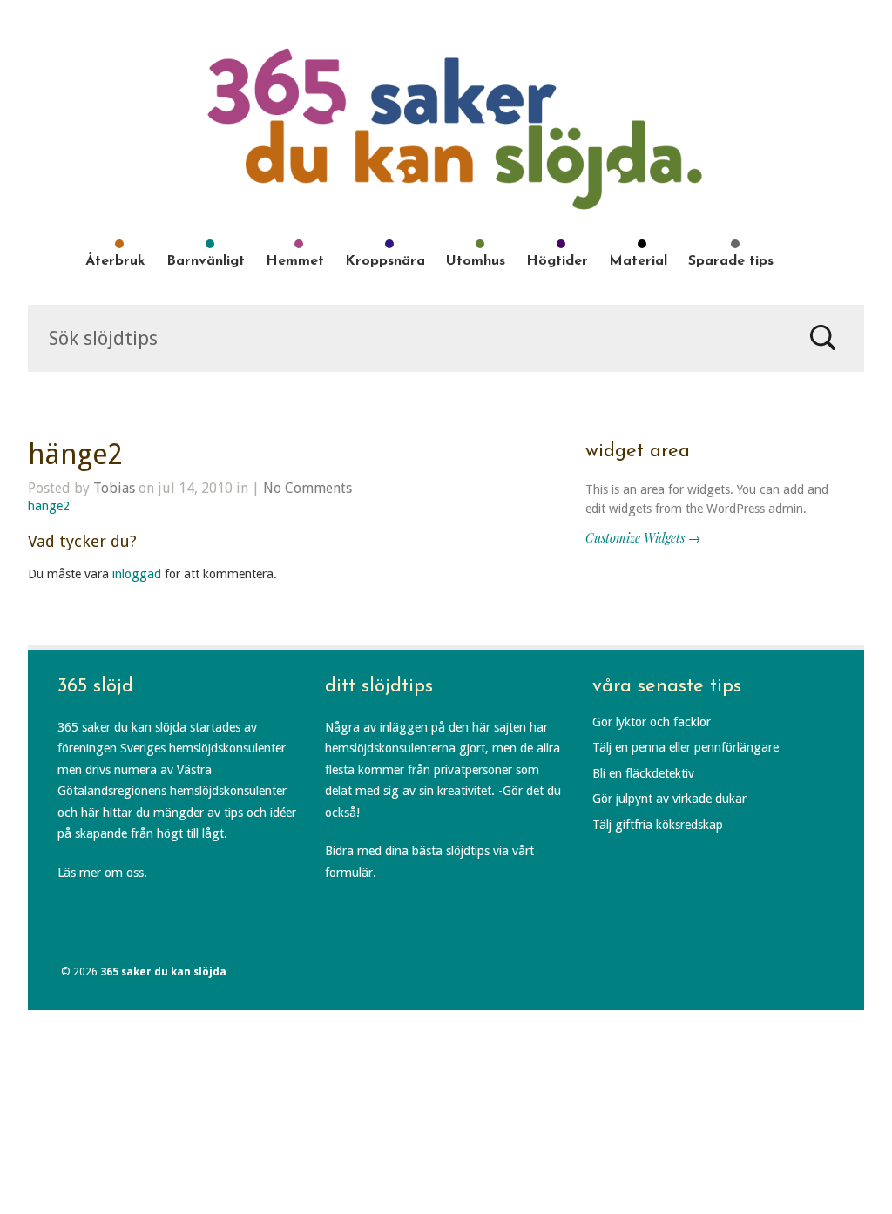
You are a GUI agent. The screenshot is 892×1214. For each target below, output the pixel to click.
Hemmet (295, 261)
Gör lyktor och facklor (651, 722)
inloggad (136, 574)
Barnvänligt (205, 261)
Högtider (557, 261)
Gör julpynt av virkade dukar (669, 799)
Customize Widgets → (642, 537)
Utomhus (475, 261)
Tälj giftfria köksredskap (657, 825)
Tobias (114, 488)
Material (638, 261)
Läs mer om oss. (102, 873)
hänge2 (76, 454)
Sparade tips (731, 261)
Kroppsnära (385, 261)
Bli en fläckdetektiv (643, 773)
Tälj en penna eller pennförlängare (685, 747)
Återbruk (115, 261)
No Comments (307, 488)
